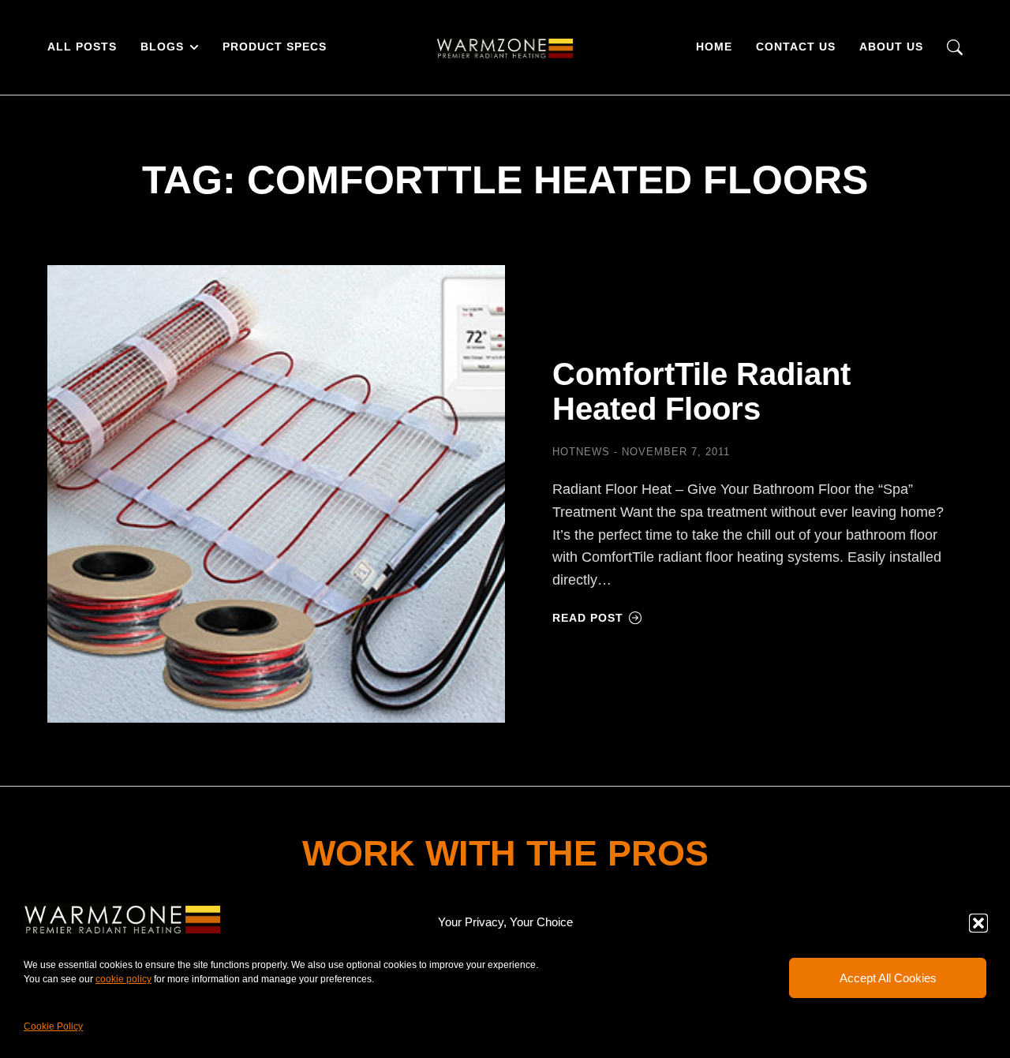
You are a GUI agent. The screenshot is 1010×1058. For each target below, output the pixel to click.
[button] (978, 923)
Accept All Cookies (888, 978)
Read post (587, 617)
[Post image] (276, 494)
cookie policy (123, 979)
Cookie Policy (53, 1026)
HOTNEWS (581, 452)
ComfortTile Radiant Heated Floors (701, 391)
